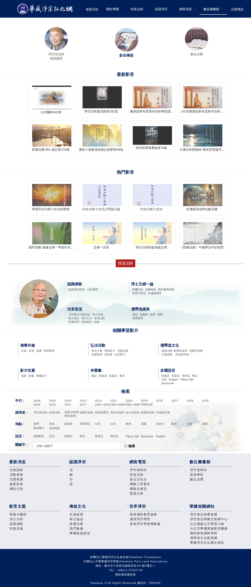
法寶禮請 (237, 9)
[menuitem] (92, 9)
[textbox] (77, 445)
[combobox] (86, 445)
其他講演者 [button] (182, 354)
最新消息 (92, 9)
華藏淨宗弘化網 (45, 9)
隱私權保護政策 (125, 574)
